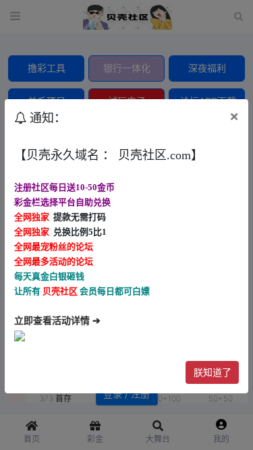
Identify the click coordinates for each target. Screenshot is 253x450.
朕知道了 (212, 372)
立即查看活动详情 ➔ (57, 321)
